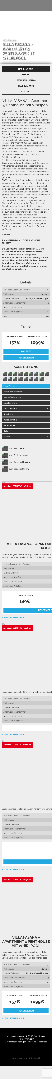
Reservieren (26, 357)
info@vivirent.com (26, 1039)
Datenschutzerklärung (37, 1042)
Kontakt (26, 351)
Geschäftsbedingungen (15, 1042)
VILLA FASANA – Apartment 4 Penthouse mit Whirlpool (26, 941)
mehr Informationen (13, 618)
